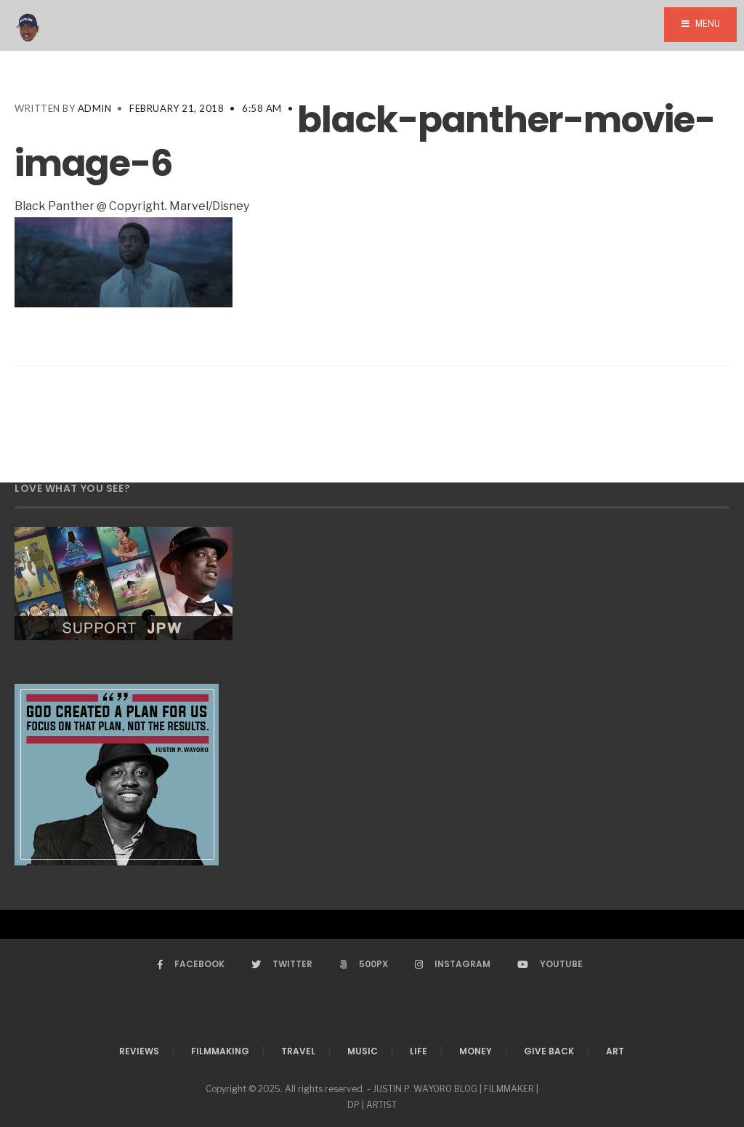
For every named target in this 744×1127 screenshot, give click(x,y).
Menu (706, 23)
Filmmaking (220, 1051)
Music (362, 1051)
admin (95, 108)
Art (615, 1051)
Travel (298, 1051)
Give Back (549, 1051)
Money (475, 1051)
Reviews (139, 1051)
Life (418, 1051)
